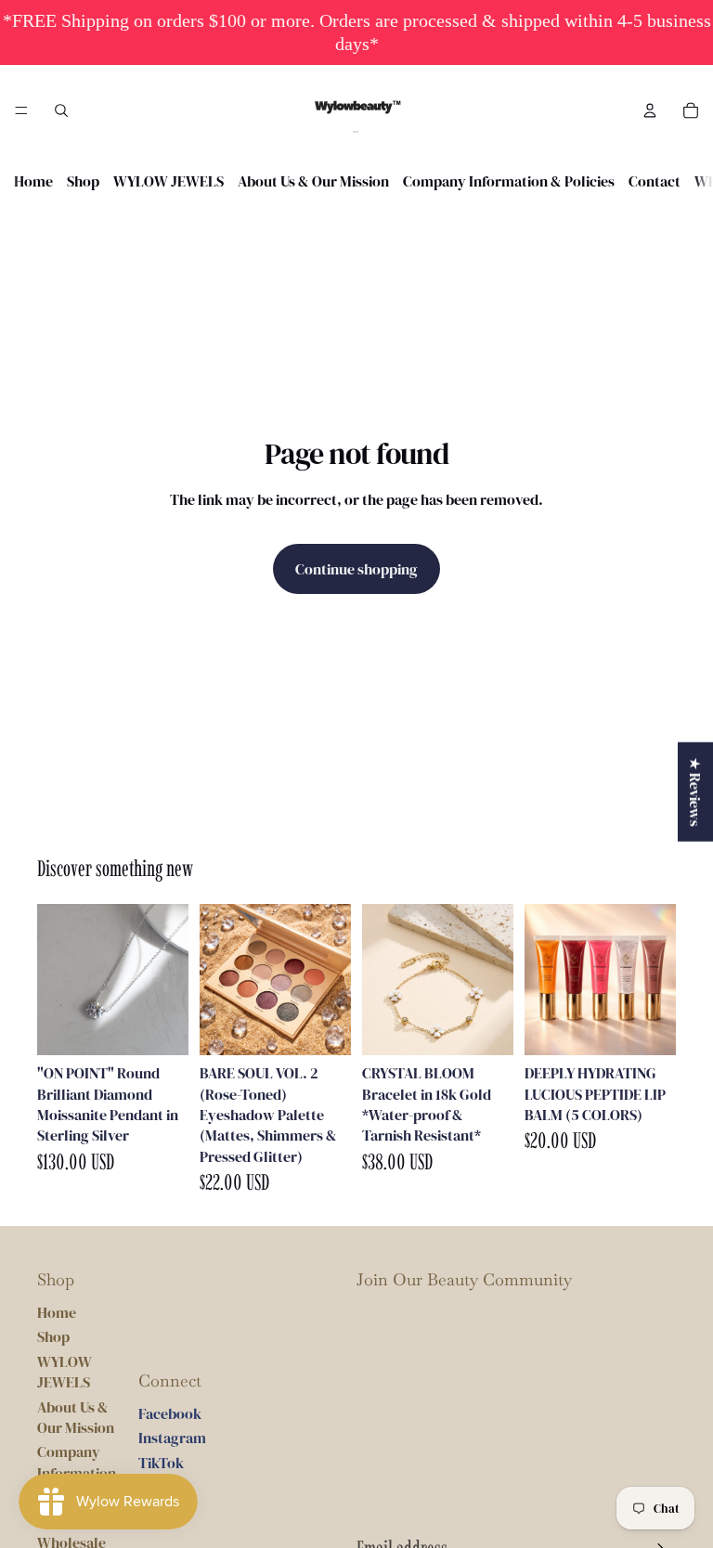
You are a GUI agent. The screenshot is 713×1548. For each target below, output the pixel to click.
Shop (83, 181)
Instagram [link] (172, 1437)
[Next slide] (330, 980)
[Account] (649, 110)
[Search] (61, 110)
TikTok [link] (161, 1462)
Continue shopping (356, 569)
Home (33, 181)
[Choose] (159, 1026)
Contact (655, 181)
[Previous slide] (220, 980)
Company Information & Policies (509, 181)
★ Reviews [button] (695, 792)
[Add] (322, 1026)
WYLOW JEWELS (168, 181)
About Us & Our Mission (313, 181)
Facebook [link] (169, 1413)
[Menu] (21, 110)
